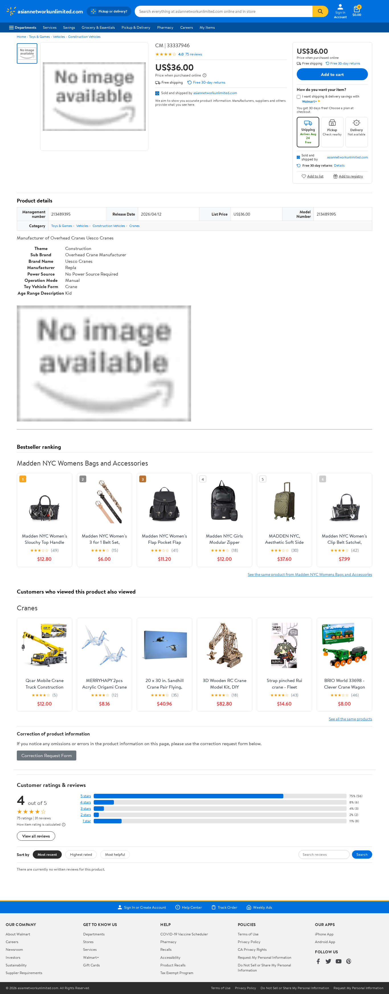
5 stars (86, 796)
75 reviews (193, 54)
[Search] (320, 11)
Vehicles (59, 36)
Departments (25, 27)
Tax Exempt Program (176, 972)
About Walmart (18, 934)
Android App (325, 941)
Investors (13, 957)
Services (49, 27)
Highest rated (81, 854)
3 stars (86, 808)
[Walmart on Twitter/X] (328, 961)
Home (21, 36)
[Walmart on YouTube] (338, 961)
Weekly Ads (262, 907)
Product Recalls (172, 965)
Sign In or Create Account (145, 907)
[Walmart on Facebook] (318, 961)
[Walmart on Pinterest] (349, 961)
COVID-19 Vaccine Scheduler (184, 934)
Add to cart (332, 74)
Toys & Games (39, 36)
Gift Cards (91, 965)
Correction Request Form (46, 755)
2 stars (86, 815)
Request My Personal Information (264, 957)
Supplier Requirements (24, 972)
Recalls (165, 949)
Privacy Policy (249, 941)
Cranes (134, 225)
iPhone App (324, 934)
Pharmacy (165, 27)
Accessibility (170, 957)
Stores (88, 941)
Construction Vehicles (84, 36)
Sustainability (16, 965)
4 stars (85, 802)
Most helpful (115, 854)
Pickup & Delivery (136, 27)
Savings (69, 27)
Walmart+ (91, 957)
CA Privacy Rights (252, 949)
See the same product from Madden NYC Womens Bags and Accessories (310, 574)
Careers (186, 27)
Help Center (192, 907)
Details (339, 166)
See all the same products (350, 719)
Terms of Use (248, 934)
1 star (87, 821)
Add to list (315, 176)
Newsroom (14, 949)
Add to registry (351, 176)
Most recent (47, 854)
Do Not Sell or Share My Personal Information (295, 988)
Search (362, 854)
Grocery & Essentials (98, 27)
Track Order (227, 907)
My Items (207, 27)
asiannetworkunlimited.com (215, 92)
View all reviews (36, 836)
